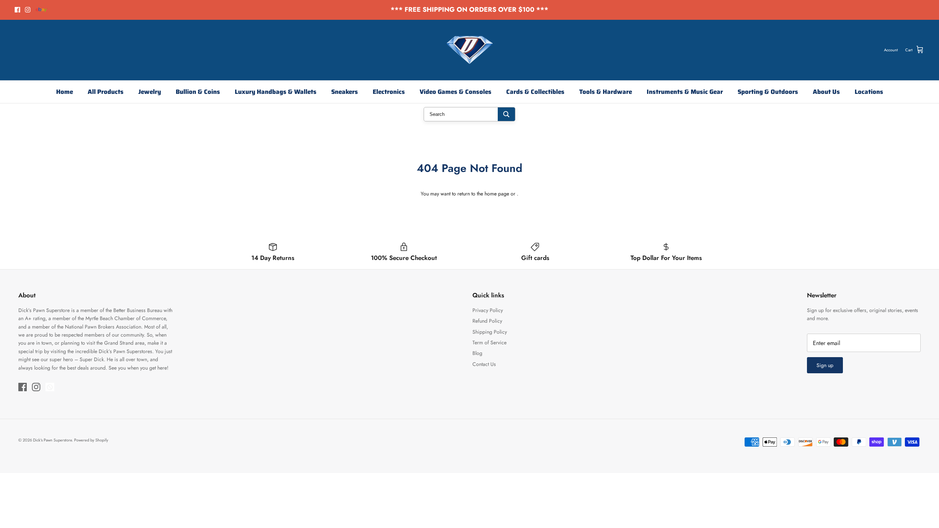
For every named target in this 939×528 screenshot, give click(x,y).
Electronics (389, 91)
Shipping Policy (489, 332)
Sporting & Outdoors (768, 91)
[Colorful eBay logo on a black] (41, 9)
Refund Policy (487, 320)
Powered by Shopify (91, 440)
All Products (106, 91)
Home (64, 91)
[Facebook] (17, 9)
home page (497, 193)
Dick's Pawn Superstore (52, 440)
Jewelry (149, 91)
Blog (477, 353)
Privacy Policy (487, 310)
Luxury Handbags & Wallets (276, 91)
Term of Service (489, 342)
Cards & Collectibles (535, 91)
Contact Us (484, 364)
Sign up (824, 365)
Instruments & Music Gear (685, 91)
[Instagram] (27, 9)
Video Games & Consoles (456, 91)
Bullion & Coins (198, 91)
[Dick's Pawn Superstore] (470, 50)
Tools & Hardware (605, 91)
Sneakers (344, 91)
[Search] (506, 114)
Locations (869, 91)
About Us (826, 91)
